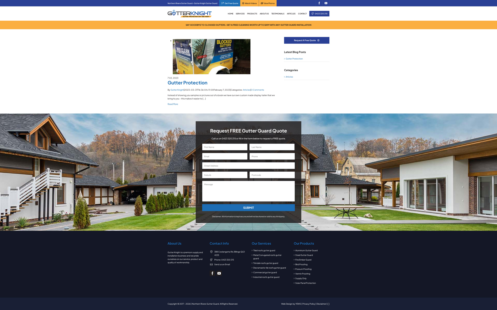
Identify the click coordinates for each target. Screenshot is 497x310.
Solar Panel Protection (305, 283)
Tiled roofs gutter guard (264, 250)
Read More (173, 104)
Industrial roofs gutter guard (266, 277)
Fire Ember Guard (303, 259)
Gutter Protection (187, 82)
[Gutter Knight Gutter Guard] (190, 11)
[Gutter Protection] (211, 40)
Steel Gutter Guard (304, 255)
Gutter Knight (177, 89)
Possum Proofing (303, 269)
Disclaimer (321, 304)
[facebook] (319, 3)
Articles (246, 89)
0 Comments (257, 89)
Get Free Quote (231, 3)
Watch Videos (251, 3)
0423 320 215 (321, 13)
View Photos (269, 3)
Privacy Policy (308, 304)
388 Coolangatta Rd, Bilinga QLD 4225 (229, 253)
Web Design (286, 304)
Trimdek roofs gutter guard (265, 263)
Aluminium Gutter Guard (306, 250)
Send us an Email (222, 264)
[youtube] (326, 3)
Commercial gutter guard (265, 272)
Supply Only (300, 278)
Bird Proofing (301, 264)
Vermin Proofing (302, 273)
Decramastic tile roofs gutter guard (269, 267)
